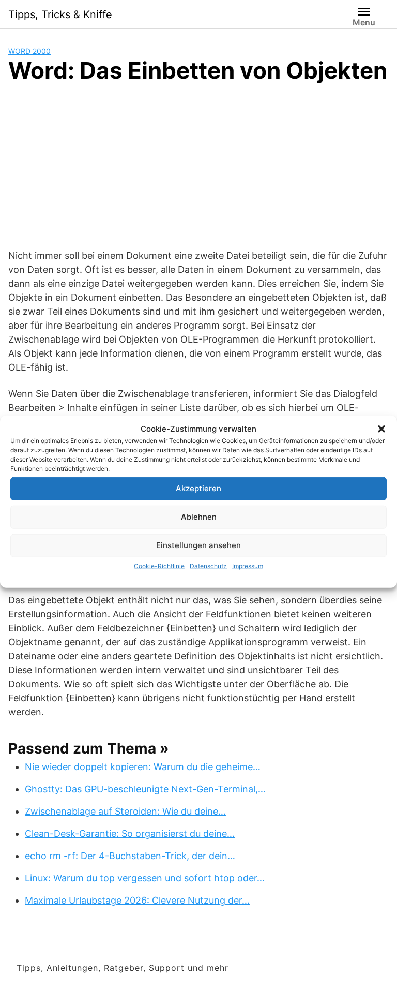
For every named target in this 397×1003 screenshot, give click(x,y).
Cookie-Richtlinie (159, 565)
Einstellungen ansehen (198, 545)
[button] (381, 429)
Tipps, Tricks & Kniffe (60, 14)
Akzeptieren (198, 488)
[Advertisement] (198, 170)
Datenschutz (208, 565)
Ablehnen (199, 517)
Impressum (247, 565)
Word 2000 (29, 51)
